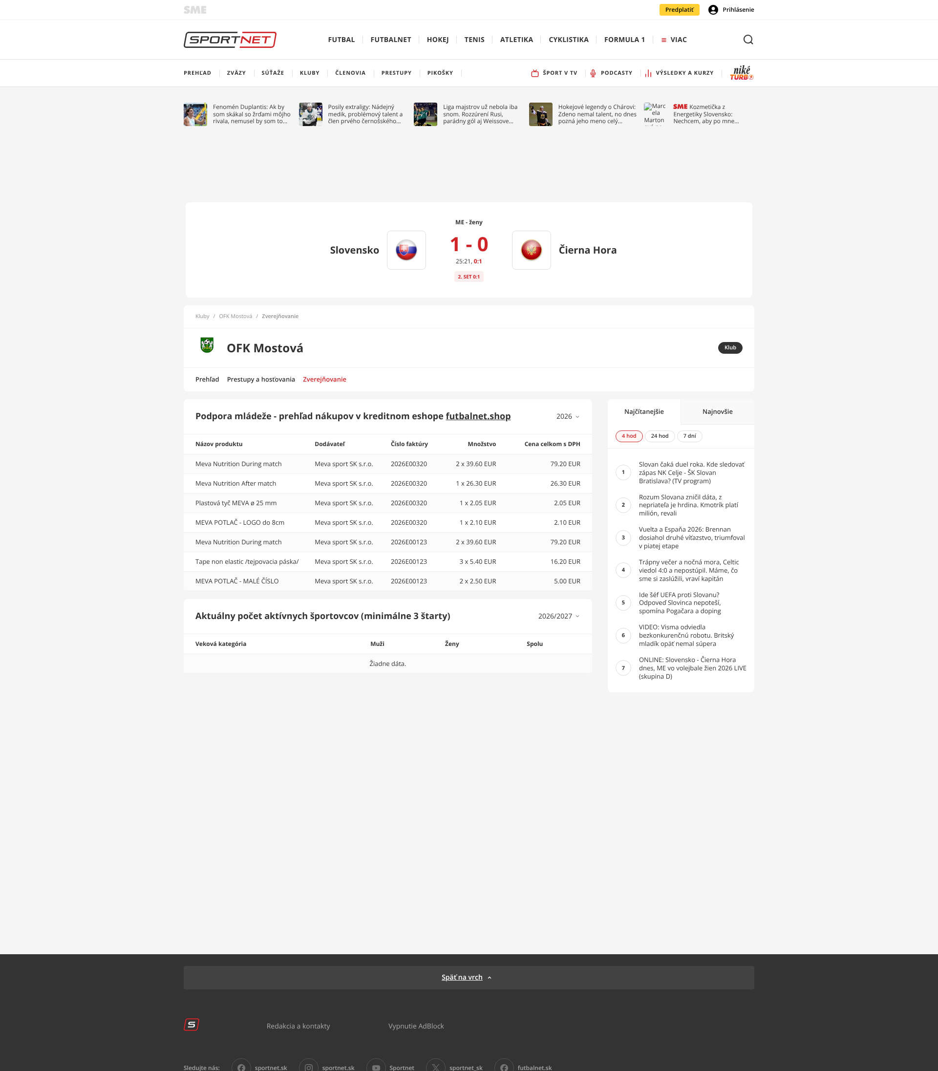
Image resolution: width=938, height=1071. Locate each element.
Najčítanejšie (644, 411)
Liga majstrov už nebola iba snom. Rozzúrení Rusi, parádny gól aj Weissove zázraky (480, 114)
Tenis (475, 39)
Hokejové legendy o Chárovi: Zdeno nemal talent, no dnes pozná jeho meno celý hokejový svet (597, 114)
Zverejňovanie (324, 379)
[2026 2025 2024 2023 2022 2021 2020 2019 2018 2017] (568, 416)
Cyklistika (569, 39)
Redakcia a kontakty (298, 1025)
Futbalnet (391, 39)
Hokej (438, 39)
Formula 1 (624, 39)
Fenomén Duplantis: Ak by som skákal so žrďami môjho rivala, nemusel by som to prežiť (252, 114)
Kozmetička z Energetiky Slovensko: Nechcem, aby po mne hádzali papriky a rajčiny (706, 114)
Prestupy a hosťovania (261, 379)
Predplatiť (679, 9)
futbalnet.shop (478, 416)
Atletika (516, 39)
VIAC (679, 39)
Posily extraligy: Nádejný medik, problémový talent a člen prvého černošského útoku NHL (365, 114)
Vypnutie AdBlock (416, 1025)
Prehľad (207, 379)
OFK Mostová (236, 316)
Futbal (341, 39)
